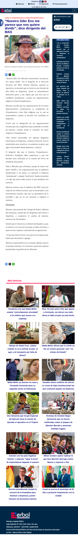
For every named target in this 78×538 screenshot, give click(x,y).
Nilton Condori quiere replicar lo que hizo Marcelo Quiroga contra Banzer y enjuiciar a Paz (58, 459)
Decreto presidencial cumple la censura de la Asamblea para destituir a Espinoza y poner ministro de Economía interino (63, 137)
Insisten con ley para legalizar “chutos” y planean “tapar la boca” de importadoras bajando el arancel (23, 459)
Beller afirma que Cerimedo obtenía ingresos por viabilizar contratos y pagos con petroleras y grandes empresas (63, 107)
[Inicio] (7, 10)
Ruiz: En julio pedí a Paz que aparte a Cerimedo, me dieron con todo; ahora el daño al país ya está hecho (58, 312)
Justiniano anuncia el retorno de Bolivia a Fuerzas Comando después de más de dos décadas (63, 65)
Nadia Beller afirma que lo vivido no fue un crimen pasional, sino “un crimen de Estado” (58, 349)
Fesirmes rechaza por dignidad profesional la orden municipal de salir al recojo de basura (63, 78)
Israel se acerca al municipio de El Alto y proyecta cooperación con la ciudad (58, 492)
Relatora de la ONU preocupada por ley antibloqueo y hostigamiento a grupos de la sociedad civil (63, 122)
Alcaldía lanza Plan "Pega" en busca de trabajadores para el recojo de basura (63, 149)
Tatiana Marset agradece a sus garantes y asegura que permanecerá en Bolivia (63, 160)
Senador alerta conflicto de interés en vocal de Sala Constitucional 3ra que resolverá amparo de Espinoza (58, 385)
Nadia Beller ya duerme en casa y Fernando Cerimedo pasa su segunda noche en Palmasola (23, 385)
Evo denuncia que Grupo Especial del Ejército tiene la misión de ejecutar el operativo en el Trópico (63, 91)
